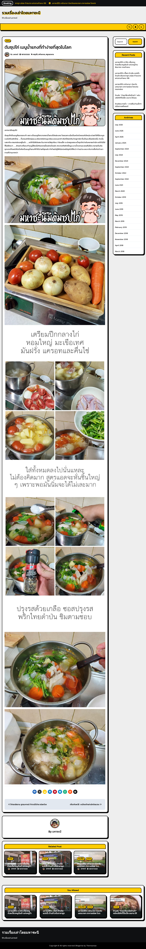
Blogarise (79, 945)
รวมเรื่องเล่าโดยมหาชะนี (21, 13)
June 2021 (119, 185)
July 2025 (119, 124)
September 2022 (122, 179)
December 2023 (121, 161)
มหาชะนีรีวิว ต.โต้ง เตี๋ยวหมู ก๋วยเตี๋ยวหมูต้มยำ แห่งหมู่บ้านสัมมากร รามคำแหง (19, 866)
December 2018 (121, 233)
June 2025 (119, 130)
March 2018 (119, 251)
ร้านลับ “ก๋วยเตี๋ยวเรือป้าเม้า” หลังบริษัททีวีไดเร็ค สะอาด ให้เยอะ (127, 96)
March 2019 (119, 221)
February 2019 (121, 227)
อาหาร (8, 40)
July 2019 (119, 203)
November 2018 (121, 239)
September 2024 (122, 148)
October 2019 (120, 197)
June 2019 (119, 209)
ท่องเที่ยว (81, 859)
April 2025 (119, 136)
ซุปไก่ (36, 54)
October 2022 (120, 173)
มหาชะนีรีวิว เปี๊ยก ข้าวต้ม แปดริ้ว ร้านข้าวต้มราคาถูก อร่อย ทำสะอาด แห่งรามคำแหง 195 (128, 76)
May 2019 (119, 215)
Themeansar (91, 945)
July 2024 (119, 154)
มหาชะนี (15, 54)
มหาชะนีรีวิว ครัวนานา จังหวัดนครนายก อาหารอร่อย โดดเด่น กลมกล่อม (89, 866)
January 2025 (120, 142)
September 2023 (122, 167)
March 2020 (120, 191)
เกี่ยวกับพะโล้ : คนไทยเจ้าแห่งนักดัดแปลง (85, 804)
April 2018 (119, 245)
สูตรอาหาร (50, 54)
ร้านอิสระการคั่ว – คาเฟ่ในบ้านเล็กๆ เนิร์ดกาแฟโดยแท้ (128, 105)
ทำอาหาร (42, 54)
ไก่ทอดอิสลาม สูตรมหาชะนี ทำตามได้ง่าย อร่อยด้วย (28, 804)
